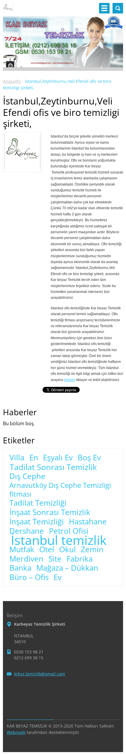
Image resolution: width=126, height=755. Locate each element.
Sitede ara (118, 8)
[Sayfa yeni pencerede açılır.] (22, 167)
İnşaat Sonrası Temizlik (49, 512)
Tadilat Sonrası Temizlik (53, 467)
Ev (58, 577)
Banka (20, 568)
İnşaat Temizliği (36, 521)
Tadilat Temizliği (38, 503)
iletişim (69, 380)
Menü (104, 8)
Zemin (92, 549)
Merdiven (26, 559)
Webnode (16, 732)
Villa (16, 457)
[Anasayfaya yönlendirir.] (8, 11)
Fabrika (80, 559)
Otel (46, 549)
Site (55, 559)
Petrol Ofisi (68, 531)
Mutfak (21, 549)
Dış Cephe (27, 476)
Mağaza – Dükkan (67, 568)
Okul (67, 549)
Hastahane (88, 521)
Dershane (26, 531)
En (33, 457)
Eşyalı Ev (58, 457)
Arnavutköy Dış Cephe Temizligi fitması (60, 489)
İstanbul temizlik (59, 540)
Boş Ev (89, 457)
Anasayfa (12, 81)
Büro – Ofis (29, 577)
